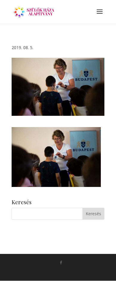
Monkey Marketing (66, 272)
